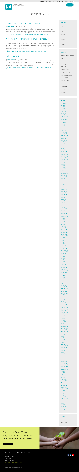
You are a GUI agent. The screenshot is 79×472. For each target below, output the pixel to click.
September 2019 (64, 235)
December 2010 (64, 398)
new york (28, 51)
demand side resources (30, 34)
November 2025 (64, 118)
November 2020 (64, 213)
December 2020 (64, 212)
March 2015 (63, 321)
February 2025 (64, 132)
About (30, 5)
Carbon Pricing (12, 67)
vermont (16, 51)
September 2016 (64, 293)
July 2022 (63, 181)
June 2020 (63, 221)
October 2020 (64, 215)
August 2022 (63, 180)
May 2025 (63, 127)
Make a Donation (8, 444)
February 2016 (64, 304)
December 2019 (64, 231)
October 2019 (64, 234)
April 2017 (63, 282)
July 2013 (63, 353)
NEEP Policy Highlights (65, 80)
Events (34, 5)
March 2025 (63, 130)
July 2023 (63, 162)
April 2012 (63, 377)
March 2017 (63, 283)
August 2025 (63, 122)
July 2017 (63, 277)
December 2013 (64, 345)
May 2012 (63, 376)
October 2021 (64, 196)
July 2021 (63, 200)
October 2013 (64, 349)
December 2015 (64, 307)
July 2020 (63, 219)
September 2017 (64, 274)
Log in (62, 1)
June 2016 (63, 298)
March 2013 (63, 360)
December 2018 (64, 250)
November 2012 (64, 366)
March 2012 (63, 379)
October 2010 (64, 400)
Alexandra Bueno (11, 26)
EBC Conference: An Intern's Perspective (23, 23)
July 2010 (63, 401)
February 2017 (64, 285)
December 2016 (64, 288)
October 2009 (64, 406)
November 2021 (64, 194)
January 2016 (64, 306)
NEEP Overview (64, 422)
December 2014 (64, 326)
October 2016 (64, 291)
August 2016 (63, 294)
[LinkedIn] (69, 1)
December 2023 (64, 154)
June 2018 (63, 259)
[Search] (73, 1)
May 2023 (63, 165)
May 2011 (63, 395)
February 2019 (64, 247)
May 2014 (63, 337)
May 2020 (63, 223)
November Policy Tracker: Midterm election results (27, 39)
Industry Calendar (43, 1)
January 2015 (64, 325)
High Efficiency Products (66, 72)
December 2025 (64, 116)
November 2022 (64, 175)
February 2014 (64, 342)
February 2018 (64, 266)
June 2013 (63, 355)
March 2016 (63, 302)
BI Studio (20, 467)
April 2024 (63, 148)
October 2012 (64, 368)
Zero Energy (63, 92)
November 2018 (64, 251)
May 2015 (63, 318)
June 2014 (63, 336)
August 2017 (63, 275)
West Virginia (37, 51)
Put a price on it (12, 56)
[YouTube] (71, 1)
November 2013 (64, 347)
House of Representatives (35, 50)
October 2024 (64, 138)
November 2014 (64, 328)
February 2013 (64, 361)
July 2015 (63, 315)
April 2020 (63, 224)
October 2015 (64, 310)
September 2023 (64, 159)
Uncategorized (64, 89)
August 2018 (63, 256)
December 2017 (64, 269)
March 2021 (63, 207)
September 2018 (64, 255)
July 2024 (63, 143)
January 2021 (64, 210)
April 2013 (63, 358)
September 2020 (64, 216)
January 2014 (64, 344)
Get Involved (62, 5)
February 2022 (64, 189)
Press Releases (64, 86)
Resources (55, 5)
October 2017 (64, 272)
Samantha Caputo (11, 42)
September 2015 (64, 312)
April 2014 (63, 339)
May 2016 (63, 299)
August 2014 (63, 333)
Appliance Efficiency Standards (67, 55)
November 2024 (64, 137)
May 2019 (63, 242)
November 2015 (64, 309)
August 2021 (63, 199)
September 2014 (64, 331)
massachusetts (51, 50)
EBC (9, 34)
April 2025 (63, 129)
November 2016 (64, 290)
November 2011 (64, 385)
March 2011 (63, 396)
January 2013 (64, 363)
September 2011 (64, 388)
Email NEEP (7, 462)
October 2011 (64, 387)
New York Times (26, 50)
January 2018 (64, 267)
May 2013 (63, 357)
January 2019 (64, 248)
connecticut (11, 51)
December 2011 (64, 384)
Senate (43, 50)
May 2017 (63, 280)
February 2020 (64, 227)
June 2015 (63, 317)
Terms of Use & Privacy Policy (17, 462)
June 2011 (63, 393)
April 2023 (63, 167)
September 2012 (64, 369)
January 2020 (64, 229)
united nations (18, 67)
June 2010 (63, 403)
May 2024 (63, 146)
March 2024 (63, 149)
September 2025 (64, 121)
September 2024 (64, 140)
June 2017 (63, 278)
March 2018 (63, 264)
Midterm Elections (12, 50)
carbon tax (20, 68)
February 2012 (64, 380)
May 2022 (63, 184)
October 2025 (64, 119)
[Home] (8, 7)
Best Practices (64, 58)
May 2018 (63, 261)
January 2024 (64, 153)
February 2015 (64, 323)
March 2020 (63, 226)
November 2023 (64, 156)
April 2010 (63, 404)
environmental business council (17, 34)
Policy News (63, 83)
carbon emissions (13, 68)
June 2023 (63, 164)
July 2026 (63, 105)
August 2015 (63, 314)
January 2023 (64, 172)
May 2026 (63, 108)
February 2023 (64, 170)
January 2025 (64, 133)
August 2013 (63, 352)
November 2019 (64, 232)
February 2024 (64, 151)
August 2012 (63, 371)
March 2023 (63, 169)
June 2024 (63, 145)
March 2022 (63, 188)
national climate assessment (28, 67)
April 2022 (63, 186)
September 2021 (64, 197)
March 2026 (63, 111)
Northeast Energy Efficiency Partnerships (18, 5)
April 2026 (63, 110)
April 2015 (63, 320)
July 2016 (63, 296)
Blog (39, 5)
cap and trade (26, 68)
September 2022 (64, 178)
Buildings (62, 61)
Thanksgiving (19, 50)
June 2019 (63, 240)
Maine (7, 51)
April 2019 (63, 243)
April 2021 (63, 205)
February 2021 (64, 208)
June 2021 (63, 202)
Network (49, 5)
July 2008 (63, 409)
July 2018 (63, 258)
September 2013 (64, 350)
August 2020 (63, 218)
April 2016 (63, 301)
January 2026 (64, 114)
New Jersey (43, 51)
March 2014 (63, 341)
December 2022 (64, 173)
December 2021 (64, 192)
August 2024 (63, 141)
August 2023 (63, 161)
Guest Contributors (65, 69)
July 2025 (63, 124)
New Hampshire (22, 51)
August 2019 (63, 237)
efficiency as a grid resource (41, 34)
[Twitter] (66, 1)
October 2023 (64, 157)
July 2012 (63, 372)
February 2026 (64, 113)
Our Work (44, 5)
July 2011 (63, 392)
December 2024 (64, 135)
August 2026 (63, 103)
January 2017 (64, 286)
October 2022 (64, 176)
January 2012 (64, 382)
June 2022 (63, 183)
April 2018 (63, 263)
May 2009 (63, 408)
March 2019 (63, 245)
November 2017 (64, 270)
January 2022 (64, 191)
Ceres (46, 50)
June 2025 (63, 125)
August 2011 (63, 390)
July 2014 (63, 334)
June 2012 (63, 374)
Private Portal (51, 1)
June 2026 (63, 106)
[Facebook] (67, 1)
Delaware (32, 51)
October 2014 (64, 329)
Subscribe (58, 1)
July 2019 (63, 239)
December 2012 (64, 364)
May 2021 (63, 204)
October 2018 (64, 253)
